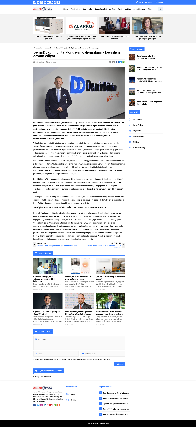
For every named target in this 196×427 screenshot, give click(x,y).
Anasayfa (39, 48)
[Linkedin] (45, 2)
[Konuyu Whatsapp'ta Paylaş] (123, 62)
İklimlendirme (48, 48)
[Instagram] (41, 2)
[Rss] (58, 2)
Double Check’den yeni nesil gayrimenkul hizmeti (57, 245)
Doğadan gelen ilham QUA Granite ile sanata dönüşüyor (103, 246)
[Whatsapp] (55, 2)
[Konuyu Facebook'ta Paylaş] (117, 62)
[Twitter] (38, 2)
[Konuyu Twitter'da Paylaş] (120, 62)
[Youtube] (48, 2)
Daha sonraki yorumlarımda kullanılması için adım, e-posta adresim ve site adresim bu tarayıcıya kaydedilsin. (73, 359)
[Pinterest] (51, 2)
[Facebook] (34, 2)
